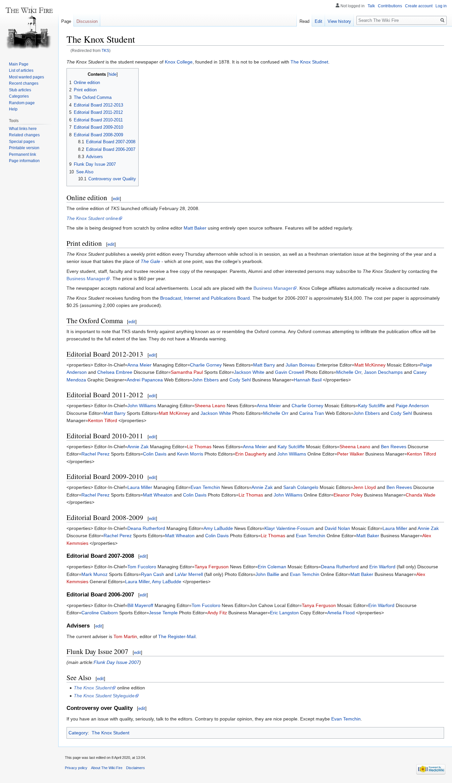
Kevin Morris (190, 454)
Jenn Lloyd (364, 487)
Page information (24, 160)
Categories (19, 96)
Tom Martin (125, 636)
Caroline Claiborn (99, 612)
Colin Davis (154, 454)
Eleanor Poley (348, 495)
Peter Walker (350, 454)
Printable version (24, 148)
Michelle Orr (348, 372)
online (92, 218)
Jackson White (249, 372)
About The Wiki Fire (106, 768)
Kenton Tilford (102, 420)
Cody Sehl (240, 379)
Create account (418, 6)
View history (339, 21)
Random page (22, 103)
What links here (23, 128)
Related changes (24, 135)
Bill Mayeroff (140, 605)
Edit (318, 21)
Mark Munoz (94, 574)
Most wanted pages (26, 77)
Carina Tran (311, 413)
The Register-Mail (177, 636)
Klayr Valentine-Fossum (289, 528)
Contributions (390, 6)
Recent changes (23, 83)
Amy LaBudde (218, 528)
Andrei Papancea (145, 379)
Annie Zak (138, 446)
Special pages (22, 141)
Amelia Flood (341, 612)
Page (66, 21)
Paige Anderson (412, 405)
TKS (105, 50)
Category (78, 732)
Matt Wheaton (157, 495)
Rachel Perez (95, 454)
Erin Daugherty (251, 454)
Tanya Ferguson (212, 566)
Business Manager (86, 278)
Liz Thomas (199, 446)
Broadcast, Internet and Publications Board (205, 298)
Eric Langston (284, 612)
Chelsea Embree (114, 372)
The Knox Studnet (309, 62)
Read (304, 21)
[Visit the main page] (29, 26)
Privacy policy (76, 768)
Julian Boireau (300, 365)
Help (13, 109)
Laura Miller (139, 487)
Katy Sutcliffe (371, 405)
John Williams (141, 405)
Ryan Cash (152, 574)
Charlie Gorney (206, 365)
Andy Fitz (217, 612)
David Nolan (337, 528)
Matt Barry (264, 365)
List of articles (21, 70)
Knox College (179, 62)
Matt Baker (195, 228)
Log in (441, 6)
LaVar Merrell (189, 574)
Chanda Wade (420, 495)
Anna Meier (139, 365)
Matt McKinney (369, 365)
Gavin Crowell (289, 372)
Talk (371, 6)
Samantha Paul (187, 372)
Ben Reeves (393, 446)
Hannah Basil (308, 379)
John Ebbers (205, 379)
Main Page (18, 64)
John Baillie (267, 574)
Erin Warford (382, 566)
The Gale (150, 261)
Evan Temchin (205, 487)
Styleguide (104, 695)
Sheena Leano (210, 405)
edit (116, 198)
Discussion (87, 21)
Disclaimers (135, 768)
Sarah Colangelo (300, 487)
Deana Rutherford (146, 528)
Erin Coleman (272, 566)
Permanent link (22, 154)
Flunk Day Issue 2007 (116, 662)
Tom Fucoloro (141, 566)
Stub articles (20, 90)
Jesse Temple (163, 612)
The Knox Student (110, 732)
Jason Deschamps (383, 372)
